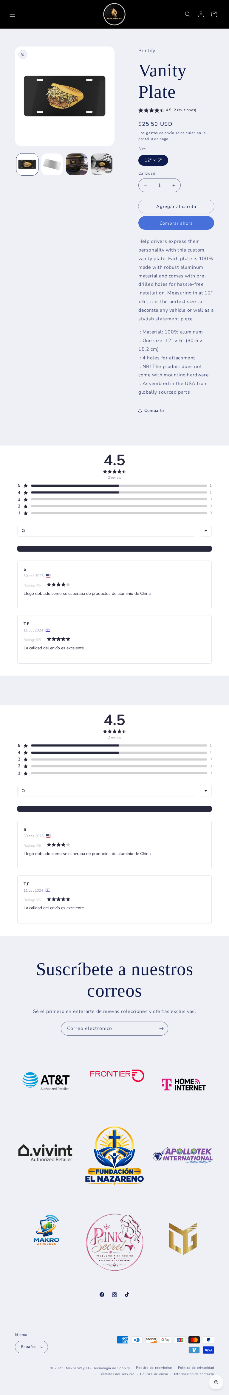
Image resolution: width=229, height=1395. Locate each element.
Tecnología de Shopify (111, 1368)
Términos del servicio (116, 1374)
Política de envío (154, 1374)
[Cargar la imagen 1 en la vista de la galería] (27, 164)
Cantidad (146, 173)
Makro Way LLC (79, 1368)
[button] (12, 14)
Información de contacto (194, 1374)
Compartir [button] (154, 410)
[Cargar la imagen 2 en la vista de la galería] (52, 164)
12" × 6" (153, 160)
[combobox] (206, 531)
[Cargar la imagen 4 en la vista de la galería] (101, 164)
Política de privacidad (196, 1367)
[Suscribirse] (161, 1029)
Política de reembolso (154, 1367)
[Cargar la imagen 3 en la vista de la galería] (77, 164)
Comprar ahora (176, 223)
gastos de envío (160, 133)
